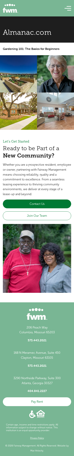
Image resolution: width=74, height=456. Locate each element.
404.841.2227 (37, 391)
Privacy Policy (37, 438)
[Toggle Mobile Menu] (68, 8)
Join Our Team (37, 215)
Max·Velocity (36, 450)
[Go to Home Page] (10, 8)
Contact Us (37, 203)
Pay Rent (37, 401)
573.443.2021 (37, 340)
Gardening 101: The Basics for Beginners (31, 49)
